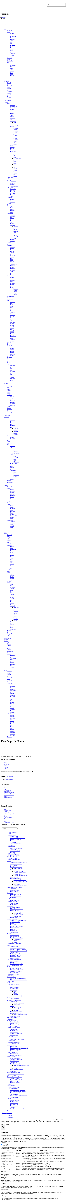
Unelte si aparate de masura (15, 173)
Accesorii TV (13, 1001)
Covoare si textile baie (12, 368)
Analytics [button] (3, 1183)
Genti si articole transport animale (12, 320)
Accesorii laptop (12, 420)
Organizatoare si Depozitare (14, 943)
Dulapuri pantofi (16, 289)
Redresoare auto (14, 841)
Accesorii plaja (14, 1035)
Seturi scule (15, 165)
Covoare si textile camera (12, 373)
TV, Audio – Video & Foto (9, 442)
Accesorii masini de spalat (20, 875)
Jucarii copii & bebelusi (16, 1059)
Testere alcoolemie (10, 481)
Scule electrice (12, 146)
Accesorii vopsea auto (12, 55)
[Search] (17, 828)
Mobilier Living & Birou (16, 938)
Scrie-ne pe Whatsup (7, 1113)
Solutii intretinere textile (12, 379)
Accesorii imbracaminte (13, 515)
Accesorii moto (9, 58)
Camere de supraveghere (16, 926)
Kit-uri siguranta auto (12, 44)
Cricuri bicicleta (12, 721)
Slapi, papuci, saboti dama (12, 526)
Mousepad (16, 431)
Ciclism (9, 713)
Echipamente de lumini (16, 1011)
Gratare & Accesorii (12, 901)
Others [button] (2, 1195)
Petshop (9, 300)
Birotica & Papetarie (6, 80)
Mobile (9, 435)
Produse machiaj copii (12, 578)
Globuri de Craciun (15, 1081)
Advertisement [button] (4, 1189)
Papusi (15, 620)
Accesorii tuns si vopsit (9, 388)
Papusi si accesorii (15, 1064)
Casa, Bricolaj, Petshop (7, 101)
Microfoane (16, 462)
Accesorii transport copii (9, 536)
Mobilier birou (16, 292)
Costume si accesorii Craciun (9, 647)
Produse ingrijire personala (9, 813)
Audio (12, 454)
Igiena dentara (9, 407)
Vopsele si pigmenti (18, 868)
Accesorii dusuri (16, 137)
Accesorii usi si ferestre (16, 864)
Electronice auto (11, 846)
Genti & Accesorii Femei (9, 503)
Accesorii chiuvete (16, 128)
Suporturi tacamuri (16, 234)
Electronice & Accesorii (7, 416)
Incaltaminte (10, 520)
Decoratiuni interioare (13, 189)
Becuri (12, 257)
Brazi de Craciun (9, 643)
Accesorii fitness (9, 672)
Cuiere (15, 294)
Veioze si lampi (14, 932)
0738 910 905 (9, 776)
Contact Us (7, 768)
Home (5, 762)
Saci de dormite (14, 1094)
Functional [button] (3, 1171)
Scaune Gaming (16, 433)
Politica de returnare (7, 791)
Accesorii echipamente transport (13, 106)
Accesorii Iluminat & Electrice (18, 920)
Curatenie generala (12, 215)
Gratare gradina (12, 208)
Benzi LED (11, 259)
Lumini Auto (12, 76)
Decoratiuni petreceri (13, 192)
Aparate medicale (9, 394)
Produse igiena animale (12, 329)
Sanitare (12, 126)
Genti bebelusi (12, 574)
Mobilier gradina (12, 281)
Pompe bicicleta (12, 727)
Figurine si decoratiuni (16, 1079)
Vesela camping (12, 711)
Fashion (6, 485)
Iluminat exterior (12, 266)
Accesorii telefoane (12, 438)
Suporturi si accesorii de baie (9, 359)
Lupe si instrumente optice (16, 474)
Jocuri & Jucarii (9, 582)
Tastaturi (16, 428)
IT (7, 418)
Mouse (15, 430)
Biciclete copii (12, 718)
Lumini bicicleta (12, 724)
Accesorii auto (14, 836)
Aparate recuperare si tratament (18, 978)
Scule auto (11, 51)
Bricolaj (9, 103)
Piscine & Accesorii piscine (9, 344)
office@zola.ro (3, 17)
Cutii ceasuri (12, 499)
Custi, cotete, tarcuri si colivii (12, 307)
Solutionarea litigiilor (8, 797)
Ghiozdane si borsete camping (13, 693)
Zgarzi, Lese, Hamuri (12, 334)
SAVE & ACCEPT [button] (6, 1199)
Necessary (5, 1144)
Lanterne (12, 268)
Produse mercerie (12, 240)
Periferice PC (13, 990)
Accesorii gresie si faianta (20, 872)
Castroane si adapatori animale (12, 314)
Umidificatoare (14, 186)
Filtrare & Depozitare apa (13, 220)
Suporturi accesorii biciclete (12, 734)
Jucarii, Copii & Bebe (8, 817)
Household (10, 213)
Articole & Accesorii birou (9, 85)
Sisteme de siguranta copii (9, 633)
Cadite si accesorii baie (9, 541)
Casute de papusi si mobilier (16, 616)
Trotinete (9, 737)
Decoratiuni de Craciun (13, 1078)
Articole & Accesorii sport (9, 677)
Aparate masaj (9, 391)
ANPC (5, 796)
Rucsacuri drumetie (12, 697)
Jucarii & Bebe (6, 532)
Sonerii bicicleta (12, 730)
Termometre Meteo (13, 478)
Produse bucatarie (12, 224)
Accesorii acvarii (12, 340)
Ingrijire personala (6, 384)
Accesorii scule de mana (20, 880)
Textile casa (9, 363)
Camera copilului (9, 544)
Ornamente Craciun (7, 820)
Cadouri (5, 811)
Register (10, 1117)
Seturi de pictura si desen (12, 624)
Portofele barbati (12, 496)
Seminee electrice (12, 183)
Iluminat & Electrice (12, 919)
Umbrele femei (12, 512)
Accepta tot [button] (13, 1122)
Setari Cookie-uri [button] (5, 1122)
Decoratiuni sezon (14, 897)
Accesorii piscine (12, 349)
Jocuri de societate (15, 1058)
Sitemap (6, 767)
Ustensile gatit (17, 916)
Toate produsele (6, 25)
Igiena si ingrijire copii (9, 571)
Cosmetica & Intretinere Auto (13, 38)
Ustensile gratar (12, 211)
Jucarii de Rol (13, 1062)
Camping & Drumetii (12, 1088)
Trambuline (13, 629)
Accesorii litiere (12, 302)
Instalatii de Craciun (15, 1082)
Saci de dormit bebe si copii (12, 564)
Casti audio (15, 459)
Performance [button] (4, 1177)
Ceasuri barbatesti (12, 490)
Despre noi (6, 789)
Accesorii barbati (9, 487)
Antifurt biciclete (12, 715)
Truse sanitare (15, 168)
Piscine (12, 351)
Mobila (9, 276)
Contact (5, 787)
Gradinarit (9, 197)
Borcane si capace (18, 911)
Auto (5, 29)
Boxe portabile (16, 456)
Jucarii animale (12, 325)
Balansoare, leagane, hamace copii (13, 551)
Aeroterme (13, 181)
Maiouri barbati (12, 493)
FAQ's (5, 765)
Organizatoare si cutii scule (20, 881)
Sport (5, 670)
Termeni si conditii (7, 793)
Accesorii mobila (12, 278)
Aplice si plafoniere (15, 922)
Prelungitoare (13, 270)
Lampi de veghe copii (12, 557)
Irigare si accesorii (14, 900)
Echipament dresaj (15, 956)
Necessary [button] (3, 1142)
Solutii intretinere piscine (12, 354)
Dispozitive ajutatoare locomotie (13, 403)
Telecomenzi (17, 453)
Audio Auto (12, 68)
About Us (6, 764)
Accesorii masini (9, 31)
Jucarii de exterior (14, 1061)
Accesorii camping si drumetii (17, 1090)
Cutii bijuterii (12, 506)
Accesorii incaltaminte (13, 522)
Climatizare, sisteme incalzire (10, 179)
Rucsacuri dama (12, 509)
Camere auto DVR (12, 72)
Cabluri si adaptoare (19, 1003)
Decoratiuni (10, 187)
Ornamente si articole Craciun (7, 639)
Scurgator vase (17, 913)
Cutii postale (12, 115)
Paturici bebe (12, 547)
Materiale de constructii (16, 867)
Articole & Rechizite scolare (9, 91)
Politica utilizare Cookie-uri (9, 795)
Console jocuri (12, 423)
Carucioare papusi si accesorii (21, 1065)
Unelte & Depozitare (15, 878)
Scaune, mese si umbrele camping (18, 1095)
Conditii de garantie (7, 790)
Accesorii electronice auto (13, 65)
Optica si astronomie (15, 1013)
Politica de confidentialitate (9, 792)
